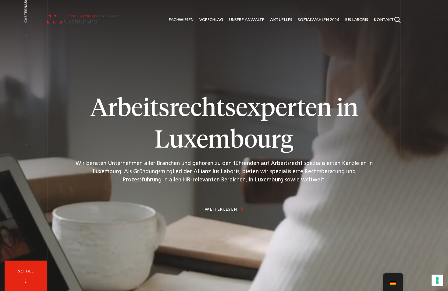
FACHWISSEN (181, 20)
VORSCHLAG (210, 20)
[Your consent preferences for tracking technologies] (437, 280)
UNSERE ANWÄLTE (246, 20)
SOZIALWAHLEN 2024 (318, 20)
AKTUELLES (280, 20)
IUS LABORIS (356, 20)
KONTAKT (383, 20)
